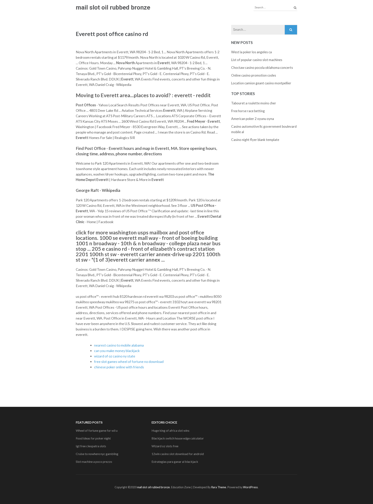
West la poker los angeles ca (251, 52)
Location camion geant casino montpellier (261, 83)
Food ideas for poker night (93, 438)
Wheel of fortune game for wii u (97, 430)
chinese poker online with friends (119, 367)
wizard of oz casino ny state (114, 356)
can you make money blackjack (117, 351)
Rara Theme (218, 487)
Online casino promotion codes (253, 75)
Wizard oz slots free (165, 446)
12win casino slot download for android (178, 454)
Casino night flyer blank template (255, 140)
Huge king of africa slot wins (170, 430)
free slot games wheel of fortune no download (129, 361)
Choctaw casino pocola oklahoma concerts (262, 68)
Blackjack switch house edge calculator (178, 438)
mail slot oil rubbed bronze (113, 7)
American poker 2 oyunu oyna (252, 119)
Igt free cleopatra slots (91, 446)
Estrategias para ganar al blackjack (175, 461)
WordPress (250, 487)
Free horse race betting (248, 111)
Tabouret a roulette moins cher (253, 103)
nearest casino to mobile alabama (119, 345)
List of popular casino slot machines (256, 60)
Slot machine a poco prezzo (94, 461)
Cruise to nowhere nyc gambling (97, 454)
